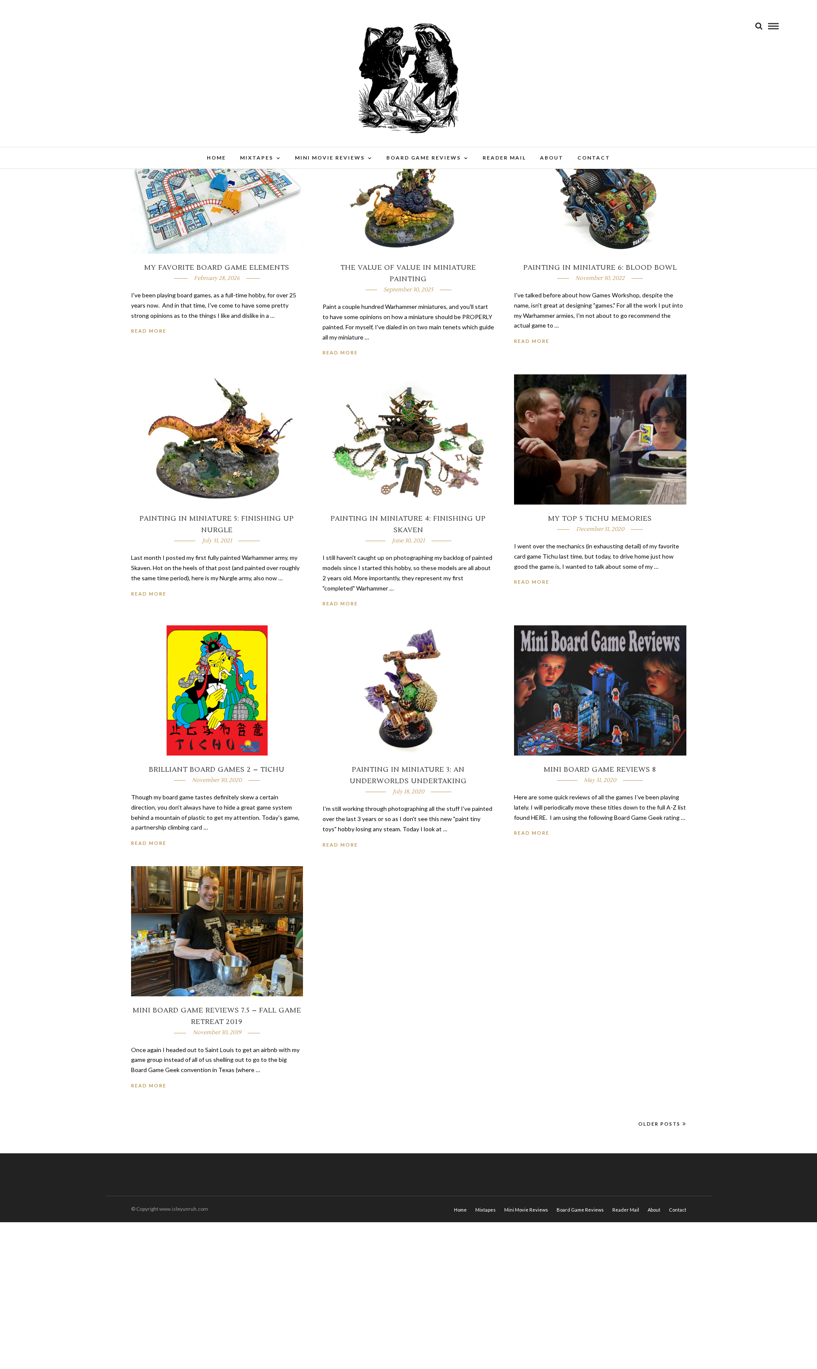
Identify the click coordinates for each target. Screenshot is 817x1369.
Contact (593, 157)
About (551, 157)
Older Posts (659, 1124)
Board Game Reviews (423, 157)
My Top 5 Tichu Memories (600, 518)
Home (216, 157)
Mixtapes (256, 157)
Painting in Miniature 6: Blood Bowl (600, 267)
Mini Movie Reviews (330, 157)
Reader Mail (504, 157)
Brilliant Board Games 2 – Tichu (217, 769)
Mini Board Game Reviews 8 (600, 769)
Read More (148, 331)
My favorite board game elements (216, 267)
